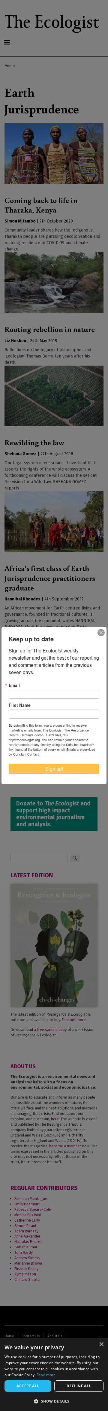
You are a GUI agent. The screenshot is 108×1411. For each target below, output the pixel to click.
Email (14, 685)
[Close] (101, 632)
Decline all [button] (79, 1385)
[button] (54, 1401)
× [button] (101, 1344)
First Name (20, 705)
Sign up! (54, 768)
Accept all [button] (27, 1385)
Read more (46, 1374)
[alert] (54, 1374)
